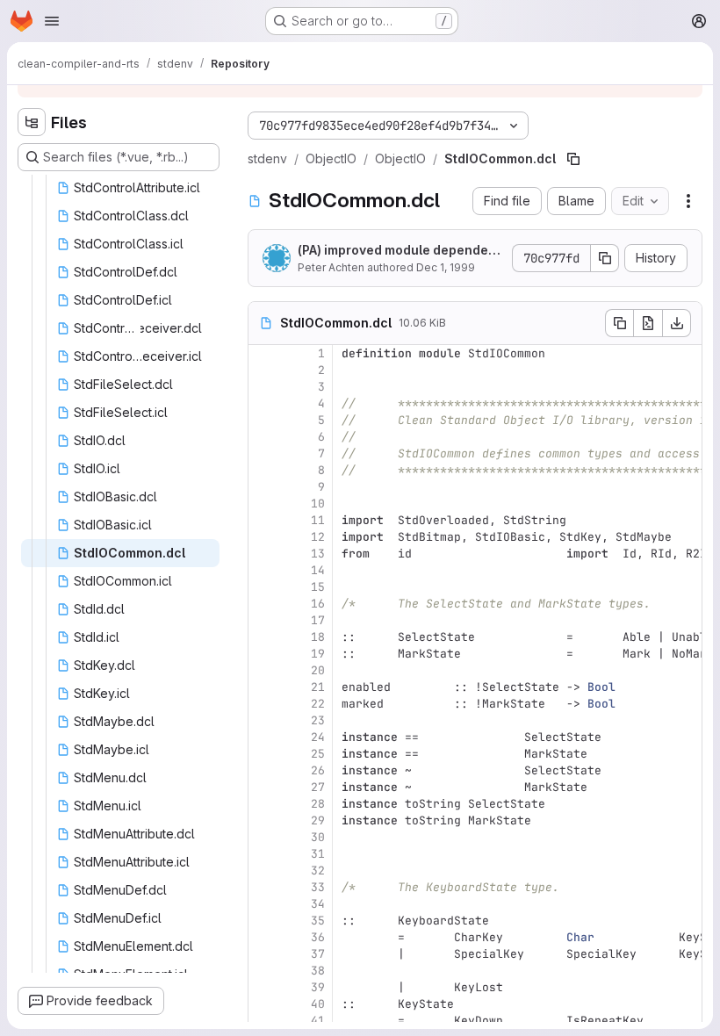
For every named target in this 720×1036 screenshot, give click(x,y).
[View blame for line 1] (263, 353)
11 (318, 520)
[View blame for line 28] (263, 803)
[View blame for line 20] (263, 670)
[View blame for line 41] (263, 1020)
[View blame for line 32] (263, 870)
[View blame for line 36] (263, 937)
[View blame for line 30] (263, 837)
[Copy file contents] (619, 323)
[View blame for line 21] (263, 687)
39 (318, 987)
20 (318, 670)
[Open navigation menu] (52, 21)
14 (318, 570)
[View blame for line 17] (263, 620)
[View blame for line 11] (263, 520)
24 (318, 737)
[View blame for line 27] (263, 787)
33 (318, 887)
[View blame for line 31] (263, 853)
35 (318, 920)
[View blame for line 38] (263, 970)
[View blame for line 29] (263, 820)
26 (318, 770)
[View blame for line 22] (263, 703)
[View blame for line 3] (263, 386)
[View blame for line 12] (263, 537)
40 (318, 1003)
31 (318, 853)
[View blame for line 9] (263, 486)
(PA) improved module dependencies (397, 250)
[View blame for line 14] (263, 570)
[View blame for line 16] (263, 603)
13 (318, 553)
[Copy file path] (573, 159)
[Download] (677, 323)
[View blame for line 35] (263, 920)
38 (318, 970)
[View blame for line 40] (263, 1004)
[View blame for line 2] (263, 370)
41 (318, 1020)
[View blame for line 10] (263, 503)
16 (318, 603)
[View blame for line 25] (263, 753)
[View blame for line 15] (263, 587)
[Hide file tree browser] (32, 122)
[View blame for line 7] (263, 453)
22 (318, 703)
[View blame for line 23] (263, 720)
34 (318, 903)
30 (318, 837)
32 (318, 870)
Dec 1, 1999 (445, 267)
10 (318, 503)
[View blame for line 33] (263, 887)
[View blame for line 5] (263, 420)
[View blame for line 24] (263, 737)
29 (318, 820)
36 (318, 937)
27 (318, 787)
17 (318, 620)
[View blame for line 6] (263, 436)
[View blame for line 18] (263, 637)
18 (318, 637)
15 (318, 586)
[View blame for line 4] (263, 403)
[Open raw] (648, 323)
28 (318, 803)
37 (318, 953)
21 (318, 687)
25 (318, 753)
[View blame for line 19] (263, 653)
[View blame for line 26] (263, 770)
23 (318, 720)
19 (318, 653)
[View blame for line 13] (263, 553)
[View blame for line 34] (263, 904)
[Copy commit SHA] (605, 258)
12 (318, 536)
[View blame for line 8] (263, 470)
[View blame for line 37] (263, 954)
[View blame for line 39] (263, 987)
